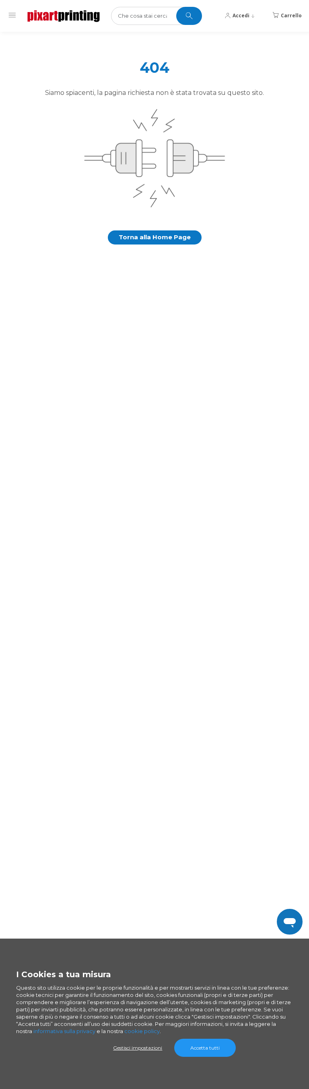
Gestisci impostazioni (137, 1048)
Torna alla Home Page (155, 237)
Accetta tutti (205, 1048)
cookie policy (142, 1031)
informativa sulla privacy (64, 1031)
